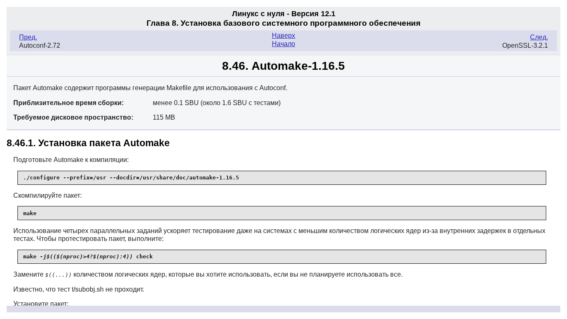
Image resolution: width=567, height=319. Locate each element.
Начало (283, 43)
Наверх (283, 35)
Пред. (28, 37)
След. (539, 37)
